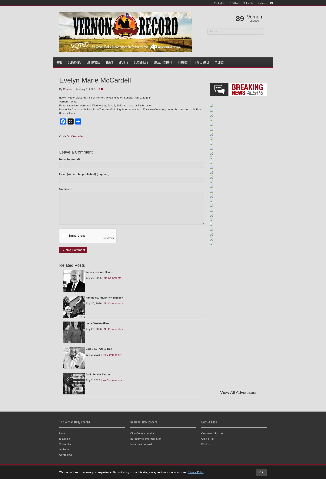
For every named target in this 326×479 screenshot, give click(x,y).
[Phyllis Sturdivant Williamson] (74, 306)
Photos (183, 62)
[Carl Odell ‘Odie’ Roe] (74, 357)
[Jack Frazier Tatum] (74, 383)
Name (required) (69, 158)
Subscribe (248, 3)
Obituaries (93, 62)
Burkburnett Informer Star (145, 438)
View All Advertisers (238, 392)
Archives (262, 3)
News (109, 62)
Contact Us (219, 3)
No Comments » (113, 277)
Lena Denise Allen (97, 323)
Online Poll (207, 438)
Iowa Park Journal (141, 444)
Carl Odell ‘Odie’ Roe (99, 348)
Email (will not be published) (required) (84, 174)
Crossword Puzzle (212, 433)
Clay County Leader (142, 433)
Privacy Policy (196, 472)
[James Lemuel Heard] (74, 280)
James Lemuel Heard (99, 271)
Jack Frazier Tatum (98, 374)
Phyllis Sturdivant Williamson (104, 297)
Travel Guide (201, 62)
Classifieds (141, 62)
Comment (65, 188)
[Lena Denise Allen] (74, 332)
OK (261, 472)
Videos (219, 62)
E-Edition (234, 3)
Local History (163, 62)
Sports (123, 62)
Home (58, 62)
